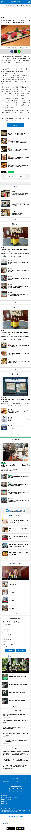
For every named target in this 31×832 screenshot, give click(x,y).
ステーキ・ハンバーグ (10, 644)
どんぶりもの (7, 639)
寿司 (5, 641)
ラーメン (6, 632)
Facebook (9, 789)
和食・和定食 (7, 624)
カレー (6, 636)
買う (17, 5)
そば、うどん (7, 634)
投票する (10, 650)
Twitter (13, 789)
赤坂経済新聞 (15, 2)
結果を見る (21, 650)
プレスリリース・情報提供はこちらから (10, 797)
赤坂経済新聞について (6, 795)
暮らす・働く (22, 5)
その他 (6, 646)
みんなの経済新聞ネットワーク (15, 817)
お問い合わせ (4, 801)
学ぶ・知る (28, 5)
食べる (7, 5)
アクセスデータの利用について (8, 799)
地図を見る (15, 125)
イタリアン (7, 629)
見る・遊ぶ (12, 5)
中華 (5, 627)
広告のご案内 (4, 803)
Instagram (17, 789)
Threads (21, 789)
